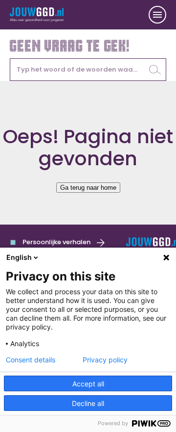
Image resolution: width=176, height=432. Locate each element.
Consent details (30, 360)
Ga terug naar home (88, 187)
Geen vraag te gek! (70, 44)
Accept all (88, 384)
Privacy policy (105, 360)
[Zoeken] (155, 69)
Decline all (88, 403)
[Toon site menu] (157, 15)
